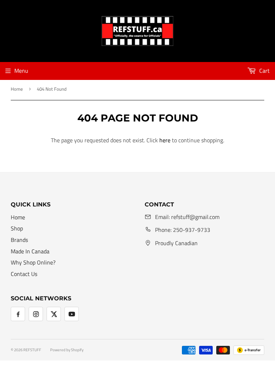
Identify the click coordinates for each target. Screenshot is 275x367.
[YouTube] (71, 314)
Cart (264, 70)
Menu (21, 70)
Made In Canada (30, 251)
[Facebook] (18, 314)
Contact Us (24, 274)
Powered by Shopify (66, 350)
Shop (17, 228)
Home (17, 88)
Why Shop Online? (33, 262)
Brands (19, 239)
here (164, 140)
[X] (54, 314)
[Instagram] (36, 314)
